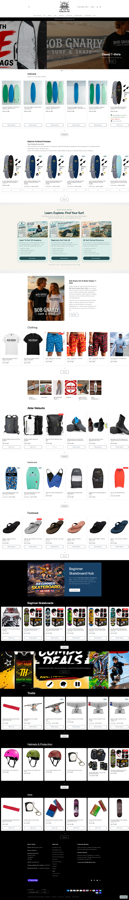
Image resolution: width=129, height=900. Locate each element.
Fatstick (68, 397)
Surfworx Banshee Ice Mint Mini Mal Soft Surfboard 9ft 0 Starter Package (119, 182)
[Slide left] (61, 130)
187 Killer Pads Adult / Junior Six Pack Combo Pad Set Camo (97, 773)
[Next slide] (69, 70)
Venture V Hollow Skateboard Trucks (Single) (97, 719)
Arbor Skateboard (94, 398)
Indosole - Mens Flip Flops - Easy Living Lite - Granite (33, 539)
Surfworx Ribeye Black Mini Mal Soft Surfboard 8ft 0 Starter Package (119, 108)
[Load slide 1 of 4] (60, 71)
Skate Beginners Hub (56, 850)
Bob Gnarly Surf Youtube (57, 854)
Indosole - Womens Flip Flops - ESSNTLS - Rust (74, 539)
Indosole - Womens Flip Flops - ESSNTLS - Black (9, 539)
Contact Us (54, 864)
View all (64, 134)
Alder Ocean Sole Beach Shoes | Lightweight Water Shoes (96, 440)
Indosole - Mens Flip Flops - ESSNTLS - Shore (119, 539)
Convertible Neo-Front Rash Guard (118, 358)
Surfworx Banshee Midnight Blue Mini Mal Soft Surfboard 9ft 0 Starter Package (32, 182)
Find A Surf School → (96, 258)
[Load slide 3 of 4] (64, 71)
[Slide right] (67, 130)
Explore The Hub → (64, 258)
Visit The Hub (74, 590)
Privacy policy (54, 896)
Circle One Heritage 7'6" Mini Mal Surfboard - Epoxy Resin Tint (53, 108)
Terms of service (56, 873)
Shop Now (64, 61)
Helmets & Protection (40, 744)
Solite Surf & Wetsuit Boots (83, 398)
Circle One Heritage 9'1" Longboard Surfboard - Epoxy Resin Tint (96, 108)
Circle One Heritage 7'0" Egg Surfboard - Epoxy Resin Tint (32, 108)
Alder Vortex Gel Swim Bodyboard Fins (54, 492)
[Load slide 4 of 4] (66, 71)
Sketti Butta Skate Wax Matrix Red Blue (54, 820)
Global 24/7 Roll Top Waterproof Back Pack (54, 440)
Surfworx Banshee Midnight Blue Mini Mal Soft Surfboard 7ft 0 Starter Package (97, 182)
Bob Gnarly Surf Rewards (57, 852)
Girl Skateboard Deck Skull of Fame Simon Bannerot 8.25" (75, 820)
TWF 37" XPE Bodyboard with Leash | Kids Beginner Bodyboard (32, 493)
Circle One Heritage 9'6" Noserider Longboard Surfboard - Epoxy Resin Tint (76, 108)
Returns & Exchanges (56, 861)
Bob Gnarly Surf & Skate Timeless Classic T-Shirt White (9, 359)
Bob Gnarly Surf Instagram (58, 857)
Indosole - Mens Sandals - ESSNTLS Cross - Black (97, 539)
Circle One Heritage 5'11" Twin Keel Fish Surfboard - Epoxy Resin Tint (11, 108)
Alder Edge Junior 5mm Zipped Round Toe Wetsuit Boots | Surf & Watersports (119, 440)
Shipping (54, 866)
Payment (54, 868)
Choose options (11, 125)
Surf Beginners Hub (56, 847)
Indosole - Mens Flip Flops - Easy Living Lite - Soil (54, 539)
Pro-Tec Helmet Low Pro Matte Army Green (32, 771)
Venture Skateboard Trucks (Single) (75, 718)
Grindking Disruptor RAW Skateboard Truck (54, 719)
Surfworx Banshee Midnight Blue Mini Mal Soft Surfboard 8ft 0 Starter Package (54, 182)
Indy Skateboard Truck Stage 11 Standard (31, 719)
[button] (29, 6)
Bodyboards (32, 462)
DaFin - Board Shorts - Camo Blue (53, 358)
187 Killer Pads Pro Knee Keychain (74, 770)
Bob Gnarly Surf (34, 896)
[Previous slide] (56, 70)
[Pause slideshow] (72, 70)
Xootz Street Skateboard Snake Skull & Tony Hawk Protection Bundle (54, 629)
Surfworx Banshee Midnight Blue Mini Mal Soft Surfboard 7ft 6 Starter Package (75, 182)
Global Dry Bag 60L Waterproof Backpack (31, 440)
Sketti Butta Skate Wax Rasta (95, 820)
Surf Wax (44, 397)
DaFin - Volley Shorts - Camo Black (97, 358)
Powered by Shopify (40, 896)
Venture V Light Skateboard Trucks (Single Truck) (118, 719)
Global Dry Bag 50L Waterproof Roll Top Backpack (11, 440)
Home (53, 871)
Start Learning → (32, 258)
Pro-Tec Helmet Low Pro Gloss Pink (10, 770)
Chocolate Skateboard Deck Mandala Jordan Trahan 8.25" (119, 820)
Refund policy (55, 875)
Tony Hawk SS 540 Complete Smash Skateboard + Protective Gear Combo (97, 629)
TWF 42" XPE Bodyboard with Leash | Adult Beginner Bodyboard (10, 493)
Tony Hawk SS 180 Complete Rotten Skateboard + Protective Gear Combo (119, 629)
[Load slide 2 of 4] (62, 71)
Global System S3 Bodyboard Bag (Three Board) (74, 493)
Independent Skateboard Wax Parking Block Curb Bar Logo (10, 719)
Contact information (75, 896)
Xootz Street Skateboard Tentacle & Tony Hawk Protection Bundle (32, 629)
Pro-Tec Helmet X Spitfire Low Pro (53, 770)
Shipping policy (68, 896)
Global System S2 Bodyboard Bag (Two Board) (97, 493)
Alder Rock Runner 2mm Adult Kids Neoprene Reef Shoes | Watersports (75, 440)
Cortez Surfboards (32, 398)
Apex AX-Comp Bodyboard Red (118, 492)
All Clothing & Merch (58, 398)
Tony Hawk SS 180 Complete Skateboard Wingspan (11, 629)
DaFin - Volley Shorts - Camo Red (74, 358)
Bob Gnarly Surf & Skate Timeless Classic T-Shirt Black (31, 359)
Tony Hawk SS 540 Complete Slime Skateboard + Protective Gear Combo (75, 629)
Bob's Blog (54, 859)
